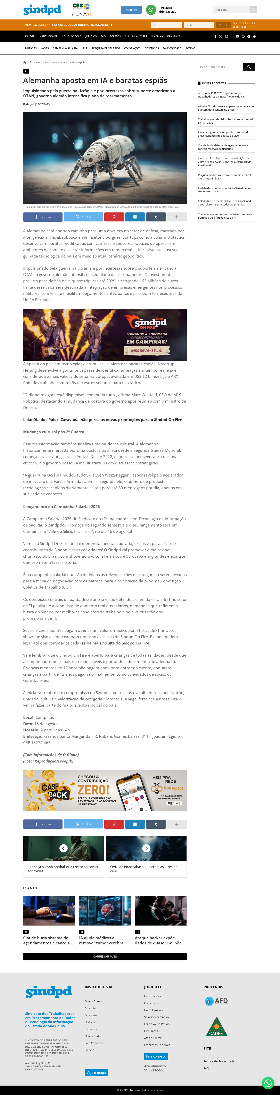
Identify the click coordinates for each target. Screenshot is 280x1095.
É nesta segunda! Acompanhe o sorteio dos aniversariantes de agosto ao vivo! (224, 134)
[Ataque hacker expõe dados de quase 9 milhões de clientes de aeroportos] (161, 911)
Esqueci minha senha (243, 23)
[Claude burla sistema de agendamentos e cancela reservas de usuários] (49, 911)
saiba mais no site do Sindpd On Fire (115, 643)
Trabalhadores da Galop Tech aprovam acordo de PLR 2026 (226, 121)
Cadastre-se (239, 26)
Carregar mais (105, 956)
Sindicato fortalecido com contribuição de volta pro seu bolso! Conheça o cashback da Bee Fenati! (224, 162)
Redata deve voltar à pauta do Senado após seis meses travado (224, 189)
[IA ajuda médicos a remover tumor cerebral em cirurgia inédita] (105, 911)
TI (31, 62)
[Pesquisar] (253, 9)
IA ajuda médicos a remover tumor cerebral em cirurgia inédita (101, 940)
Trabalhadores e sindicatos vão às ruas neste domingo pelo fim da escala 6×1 (225, 215)
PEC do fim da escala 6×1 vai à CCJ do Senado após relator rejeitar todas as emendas (225, 202)
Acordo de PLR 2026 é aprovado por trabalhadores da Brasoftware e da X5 (221, 94)
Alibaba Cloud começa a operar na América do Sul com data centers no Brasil (226, 107)
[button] (268, 1083)
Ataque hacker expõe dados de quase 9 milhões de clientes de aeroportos (159, 940)
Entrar (223, 25)
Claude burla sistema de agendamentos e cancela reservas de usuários (46, 940)
